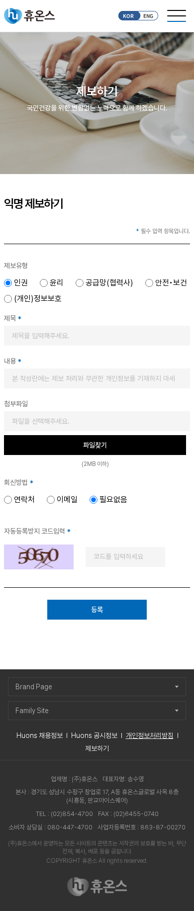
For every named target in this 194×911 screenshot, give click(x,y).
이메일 (67, 500)
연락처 (24, 500)
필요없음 (113, 500)
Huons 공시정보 (94, 735)
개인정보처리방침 (150, 735)
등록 (97, 610)
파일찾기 (95, 445)
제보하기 (97, 748)
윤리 (57, 283)
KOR (128, 15)
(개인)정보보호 (38, 299)
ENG (148, 15)
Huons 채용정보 (39, 735)
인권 (21, 283)
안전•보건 (171, 283)
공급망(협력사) (109, 283)
